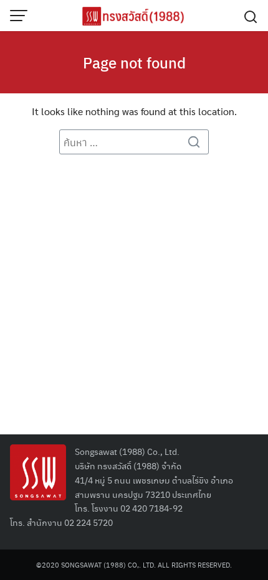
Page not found (134, 62)
